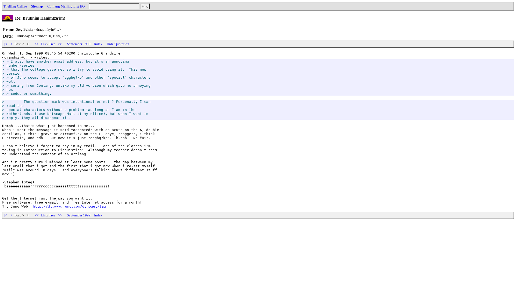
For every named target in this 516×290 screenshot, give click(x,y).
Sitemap (37, 6)
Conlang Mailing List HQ (66, 6)
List (44, 44)
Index (98, 44)
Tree (52, 44)
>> (60, 44)
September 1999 (79, 44)
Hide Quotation (118, 44)
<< (36, 44)
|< (5, 44)
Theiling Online (15, 6)
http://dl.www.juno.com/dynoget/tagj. (71, 206)
